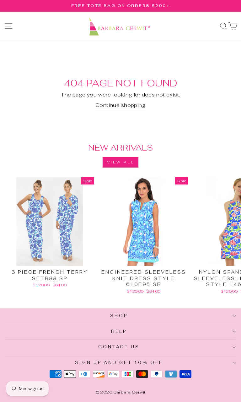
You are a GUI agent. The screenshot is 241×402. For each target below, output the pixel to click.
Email (40, 162)
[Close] (212, 103)
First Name (49, 192)
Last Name (48, 222)
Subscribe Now (120, 285)
